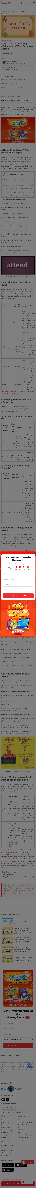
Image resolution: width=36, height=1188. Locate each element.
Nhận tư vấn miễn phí (18, 596)
